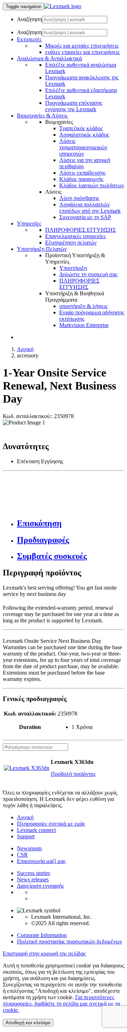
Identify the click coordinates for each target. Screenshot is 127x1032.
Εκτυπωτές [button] (29, 39)
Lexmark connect (36, 830)
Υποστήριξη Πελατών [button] (42, 249)
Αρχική (25, 349)
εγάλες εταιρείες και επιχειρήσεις (82, 52)
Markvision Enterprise (84, 325)
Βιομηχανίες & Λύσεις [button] (42, 116)
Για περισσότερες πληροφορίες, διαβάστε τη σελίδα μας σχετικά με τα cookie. (61, 1003)
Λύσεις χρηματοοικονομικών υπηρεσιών (83, 147)
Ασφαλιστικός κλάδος (84, 135)
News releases (33, 879)
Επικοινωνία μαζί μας (41, 861)
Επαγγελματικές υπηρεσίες (75, 236)
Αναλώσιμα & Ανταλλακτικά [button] (49, 58)
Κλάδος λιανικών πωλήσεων (91, 185)
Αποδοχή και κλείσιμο (28, 1022)
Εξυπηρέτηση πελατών (71, 243)
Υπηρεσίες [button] (29, 224)
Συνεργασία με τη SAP (85, 217)
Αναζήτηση (29, 19)
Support (26, 836)
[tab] (70, 523)
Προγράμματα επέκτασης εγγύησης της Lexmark (73, 106)
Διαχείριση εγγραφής (40, 886)
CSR (22, 855)
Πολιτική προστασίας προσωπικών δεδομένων (69, 942)
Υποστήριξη (73, 268)
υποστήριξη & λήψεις (83, 306)
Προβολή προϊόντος (73, 774)
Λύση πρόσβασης (79, 198)
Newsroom (29, 848)
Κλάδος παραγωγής (81, 179)
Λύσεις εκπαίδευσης (82, 173)
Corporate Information (42, 935)
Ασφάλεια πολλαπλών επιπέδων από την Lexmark (90, 207)
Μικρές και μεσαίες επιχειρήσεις (82, 46)
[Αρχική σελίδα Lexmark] (62, 6)
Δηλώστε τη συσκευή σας (88, 274)
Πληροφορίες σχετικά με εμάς (51, 824)
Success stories (33, 873)
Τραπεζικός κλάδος (81, 128)
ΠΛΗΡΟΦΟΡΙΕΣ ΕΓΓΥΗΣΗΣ (80, 230)
